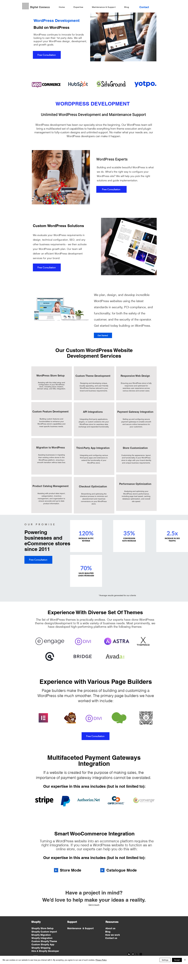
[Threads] (140, 954)
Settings (165, 960)
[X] (136, 954)
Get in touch (94, 905)
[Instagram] (132, 954)
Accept (177, 960)
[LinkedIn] (128, 954)
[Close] (184, 960)
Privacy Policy (101, 960)
